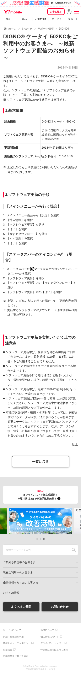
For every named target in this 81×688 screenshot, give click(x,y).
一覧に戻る (40, 461)
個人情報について (49, 636)
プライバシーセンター (51, 643)
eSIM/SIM (40, 19)
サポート (73, 19)
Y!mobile (12, 11)
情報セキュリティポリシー (17, 643)
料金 (8, 19)
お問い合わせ (60, 606)
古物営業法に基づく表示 (15, 656)
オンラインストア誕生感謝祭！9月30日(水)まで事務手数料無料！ (38, 495)
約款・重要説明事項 (13, 636)
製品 (24, 19)
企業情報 (7, 649)
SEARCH (73, 550)
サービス (57, 19)
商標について (47, 630)
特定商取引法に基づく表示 (54, 649)
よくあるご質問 (21, 606)
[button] (37, 539)
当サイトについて (12, 630)
